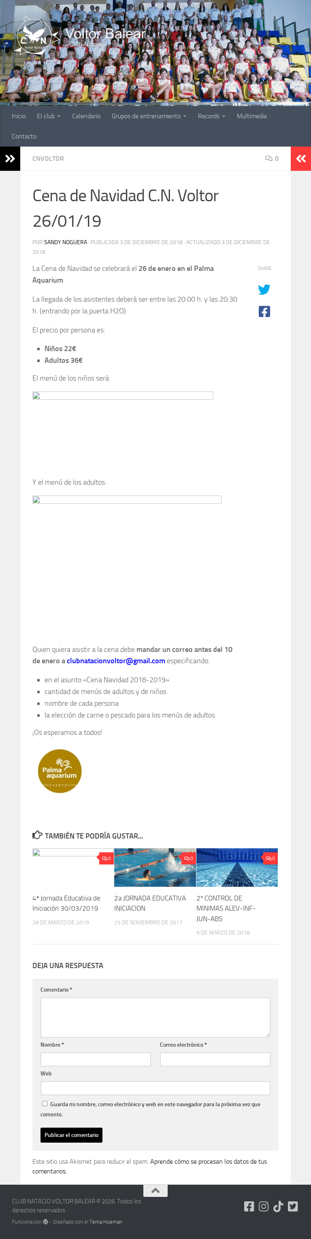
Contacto (24, 136)
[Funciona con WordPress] (45, 1221)
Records (208, 116)
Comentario (56, 989)
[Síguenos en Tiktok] (278, 1206)
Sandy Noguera (65, 242)
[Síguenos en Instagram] (264, 1206)
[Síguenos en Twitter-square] (293, 1206)
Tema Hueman (105, 1222)
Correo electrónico (183, 1044)
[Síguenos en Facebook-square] (249, 1206)
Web (46, 1073)
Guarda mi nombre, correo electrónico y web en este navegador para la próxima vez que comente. (150, 1109)
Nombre (52, 1044)
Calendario (86, 116)
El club (46, 116)
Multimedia (252, 116)
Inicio (19, 116)
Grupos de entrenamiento (146, 116)
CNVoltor (48, 158)
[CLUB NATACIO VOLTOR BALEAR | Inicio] (82, 36)
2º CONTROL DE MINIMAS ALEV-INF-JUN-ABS (226, 908)
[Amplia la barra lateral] (10, 159)
